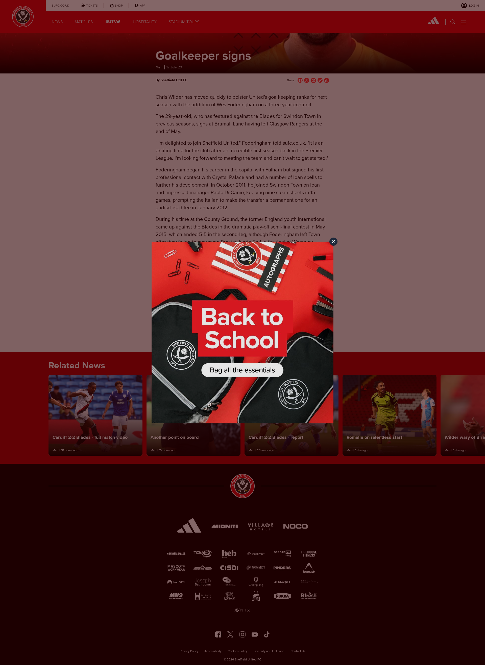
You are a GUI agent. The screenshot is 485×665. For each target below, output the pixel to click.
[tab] (333, 242)
